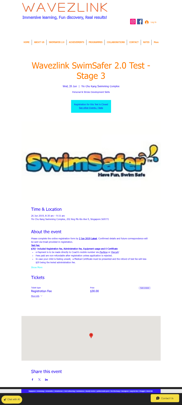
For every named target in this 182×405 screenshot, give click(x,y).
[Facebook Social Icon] (140, 21)
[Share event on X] (39, 379)
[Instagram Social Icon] (133, 21)
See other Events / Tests (91, 108)
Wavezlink (66, 7)
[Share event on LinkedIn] (46, 379)
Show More (36, 267)
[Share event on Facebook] (32, 379)
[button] (76, 42)
